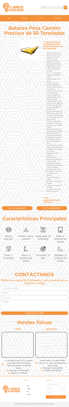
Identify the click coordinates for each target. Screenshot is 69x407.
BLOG (40, 18)
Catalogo (24, 18)
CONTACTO (57, 18)
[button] (53, 45)
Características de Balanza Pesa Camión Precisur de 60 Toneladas (53, 45)
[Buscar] (65, 7)
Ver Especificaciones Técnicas (51, 200)
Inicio (9, 18)
